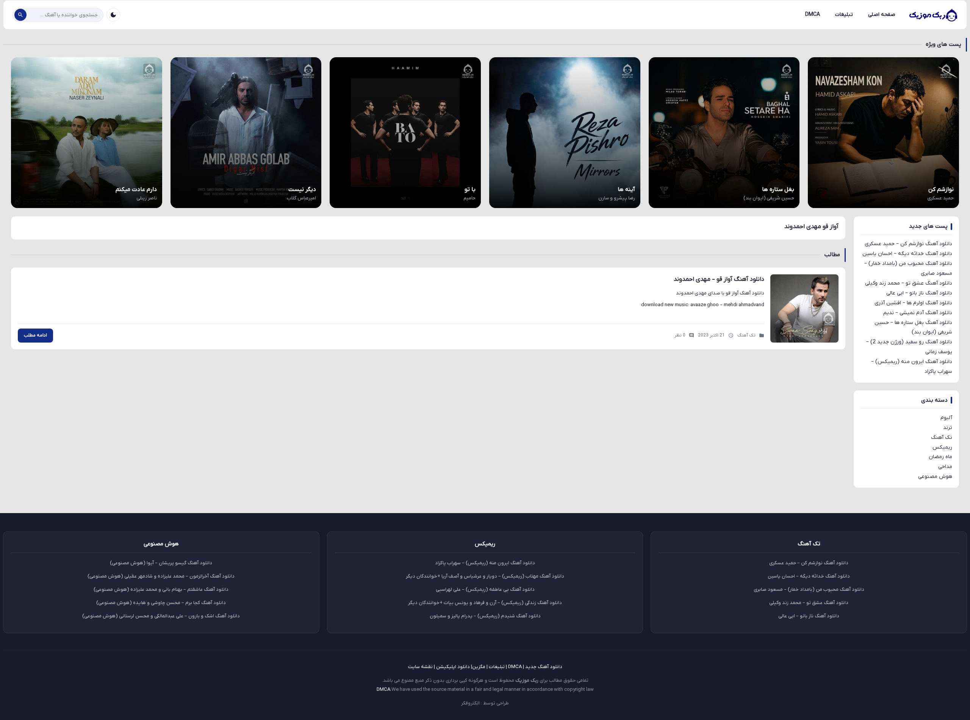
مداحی (945, 466)
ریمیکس (942, 447)
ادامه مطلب (35, 335)
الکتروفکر (470, 703)
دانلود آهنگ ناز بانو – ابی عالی (919, 293)
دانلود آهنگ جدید (543, 667)
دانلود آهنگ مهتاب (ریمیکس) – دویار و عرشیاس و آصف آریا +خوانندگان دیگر (485, 576)
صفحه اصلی (881, 14)
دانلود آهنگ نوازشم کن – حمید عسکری (908, 243)
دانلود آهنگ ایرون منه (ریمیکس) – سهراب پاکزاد (485, 563)
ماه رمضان (940, 456)
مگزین (478, 667)
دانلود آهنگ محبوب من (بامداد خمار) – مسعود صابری (809, 589)
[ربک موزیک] (932, 14)
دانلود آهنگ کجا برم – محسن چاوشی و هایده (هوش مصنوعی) (161, 602)
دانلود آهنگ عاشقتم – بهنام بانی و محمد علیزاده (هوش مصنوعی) (161, 589)
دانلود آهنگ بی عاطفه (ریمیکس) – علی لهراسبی (485, 589)
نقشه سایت (420, 667)
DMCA (812, 14)
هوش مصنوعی (935, 476)
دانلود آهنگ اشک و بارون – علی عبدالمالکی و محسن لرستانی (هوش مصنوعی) (161, 616)
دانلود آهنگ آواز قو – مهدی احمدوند (719, 279)
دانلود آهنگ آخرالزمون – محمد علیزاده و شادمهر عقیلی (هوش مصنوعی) (161, 576)
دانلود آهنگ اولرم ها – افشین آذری (913, 303)
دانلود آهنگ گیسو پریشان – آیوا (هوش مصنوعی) (161, 563)
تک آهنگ (941, 437)
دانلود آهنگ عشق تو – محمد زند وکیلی (908, 283)
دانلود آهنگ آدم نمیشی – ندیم (917, 312)
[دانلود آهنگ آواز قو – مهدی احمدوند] (804, 308)
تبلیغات (844, 14)
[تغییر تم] (113, 15)
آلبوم (946, 417)
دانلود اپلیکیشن (453, 667)
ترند (947, 427)
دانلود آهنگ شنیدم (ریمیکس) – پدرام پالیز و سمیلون (485, 616)
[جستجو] (20, 15)
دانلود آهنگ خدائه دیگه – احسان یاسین (907, 253)
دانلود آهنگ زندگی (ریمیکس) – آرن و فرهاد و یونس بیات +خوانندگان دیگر (485, 602)
